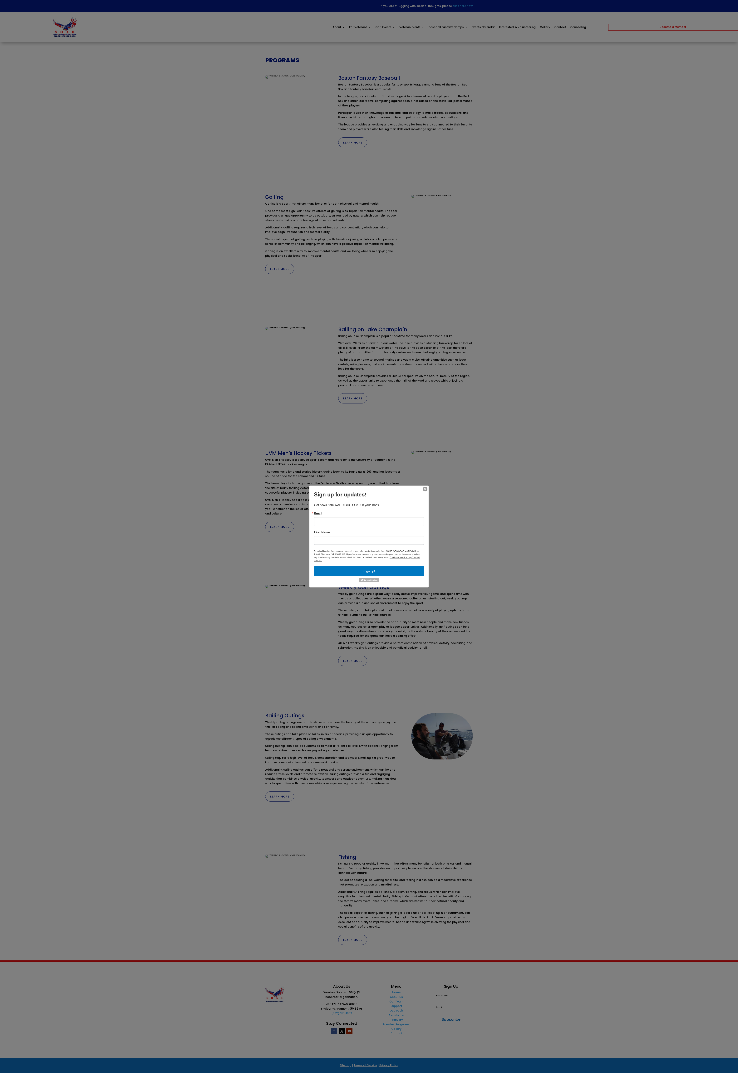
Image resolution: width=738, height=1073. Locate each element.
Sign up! (369, 571)
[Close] (425, 489)
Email (318, 513)
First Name (322, 532)
